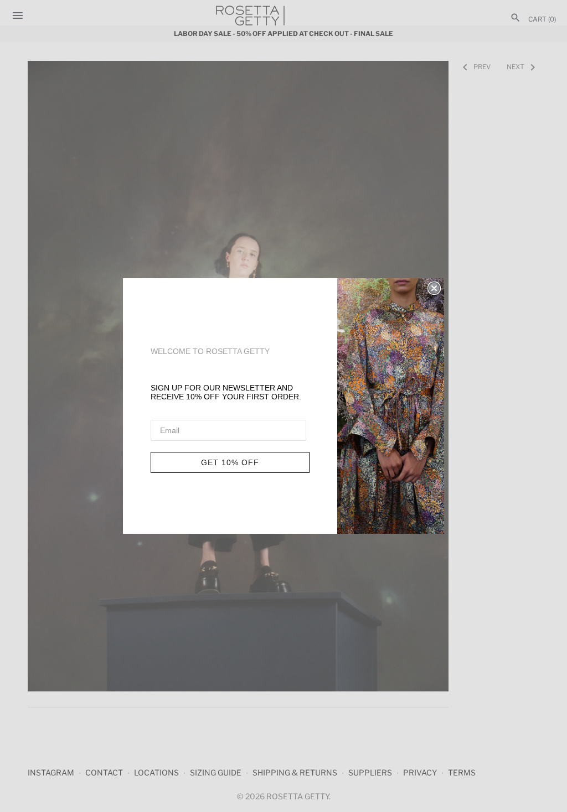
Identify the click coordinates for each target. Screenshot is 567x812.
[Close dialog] (434, 288)
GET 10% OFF (230, 462)
